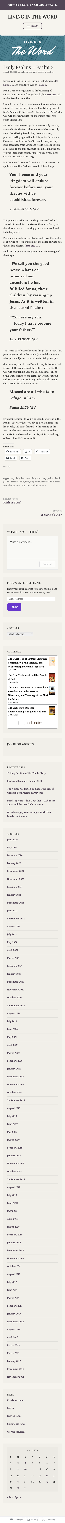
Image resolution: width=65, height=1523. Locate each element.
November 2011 (15, 1377)
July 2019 (12, 1116)
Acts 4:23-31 (32, 245)
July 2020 (12, 1021)
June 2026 (12, 839)
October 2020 (14, 997)
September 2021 (16, 918)
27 (47, 1482)
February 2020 (14, 1060)
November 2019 (15, 1084)
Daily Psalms (48, 478)
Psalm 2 (42, 85)
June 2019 (12, 1124)
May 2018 (12, 1211)
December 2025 (15, 871)
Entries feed (13, 1416)
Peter (57, 482)
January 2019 (14, 1155)
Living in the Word (32, 16)
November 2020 (15, 989)
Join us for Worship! (20, 744)
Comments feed (15, 1424)
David (57, 478)
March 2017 (13, 1298)
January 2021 (14, 974)
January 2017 (14, 1313)
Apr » (18, 1497)
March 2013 (13, 1345)
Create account (15, 1400)
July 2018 (12, 1195)
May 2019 (12, 1132)
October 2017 (14, 1266)
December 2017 (15, 1250)
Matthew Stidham (28, 72)
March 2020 (13, 1053)
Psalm (27, 485)
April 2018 (12, 1219)
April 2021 (12, 950)
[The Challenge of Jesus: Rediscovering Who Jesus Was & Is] (52, 714)
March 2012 (13, 1353)
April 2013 (12, 1337)
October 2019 (14, 1092)
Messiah (45, 482)
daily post (36, 478)
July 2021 (12, 934)
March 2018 (13, 1226)
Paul (52, 482)
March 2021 (13, 958)
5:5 (56, 358)
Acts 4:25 (51, 94)
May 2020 (12, 1037)
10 (25, 1469)
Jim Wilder (13, 670)
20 (47, 1475)
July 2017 (12, 1282)
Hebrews (14, 482)
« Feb (10, 1497)
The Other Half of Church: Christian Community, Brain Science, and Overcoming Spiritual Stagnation (27, 662)
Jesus (22, 482)
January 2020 (14, 1068)
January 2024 (14, 895)
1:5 (39, 354)
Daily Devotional (23, 478)
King (27, 482)
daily (12, 478)
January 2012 (14, 1361)
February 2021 (14, 966)
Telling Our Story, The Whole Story (26, 773)
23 (18, 1482)
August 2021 (13, 926)
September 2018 (16, 1179)
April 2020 (12, 1045)
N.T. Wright (14, 682)
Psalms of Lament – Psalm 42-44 (24, 781)
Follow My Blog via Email (24, 583)
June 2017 (12, 1290)
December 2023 (15, 902)
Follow (14, 607)
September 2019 (16, 1100)
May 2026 (12, 847)
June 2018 (12, 1203)
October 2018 (14, 1171)
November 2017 (15, 1258)
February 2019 (14, 1147)
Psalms (50, 72)
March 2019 (13, 1140)
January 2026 (14, 863)
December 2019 (15, 1076)
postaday (7, 485)
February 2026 (14, 855)
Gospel (6, 482)
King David (35, 482)
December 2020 (15, 981)
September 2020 (16, 1005)
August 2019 (13, 1108)
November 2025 (15, 879)
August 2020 (13, 1013)
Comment (47, 564)
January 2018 (14, 1242)
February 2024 (14, 887)
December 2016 (15, 1321)
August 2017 (13, 1274)
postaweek (18, 485)
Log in (10, 1408)
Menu (34, 26)
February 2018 (14, 1234)
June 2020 (12, 1029)
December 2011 (15, 1369)
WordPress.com (15, 1431)
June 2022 (12, 910)
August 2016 (13, 1329)
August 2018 (13, 1187)
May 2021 (12, 942)
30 (18, 1488)
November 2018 (15, 1163)
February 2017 (14, 1305)
